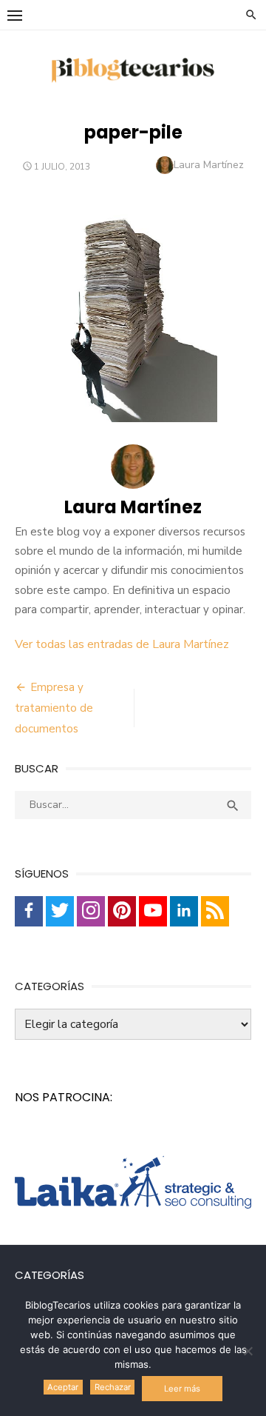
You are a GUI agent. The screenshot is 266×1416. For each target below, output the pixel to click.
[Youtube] (153, 911)
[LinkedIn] (184, 911)
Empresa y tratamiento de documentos (54, 708)
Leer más (182, 1388)
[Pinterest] (122, 911)
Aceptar (62, 1387)
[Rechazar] (247, 1350)
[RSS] (215, 911)
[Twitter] (60, 911)
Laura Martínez (209, 165)
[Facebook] (29, 911)
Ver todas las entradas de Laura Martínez (122, 644)
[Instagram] (91, 911)
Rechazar (113, 1387)
